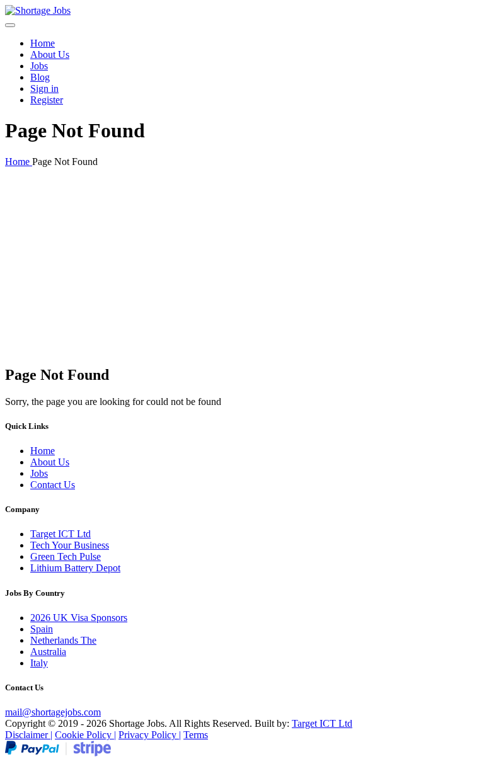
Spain (41, 629)
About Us (49, 54)
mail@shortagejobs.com (53, 712)
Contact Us (52, 484)
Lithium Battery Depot (75, 567)
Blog (40, 77)
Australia (48, 651)
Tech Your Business (69, 545)
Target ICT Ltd (60, 533)
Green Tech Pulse (65, 556)
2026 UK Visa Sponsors (78, 617)
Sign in (44, 88)
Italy (39, 663)
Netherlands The (63, 640)
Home (42, 43)
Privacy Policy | (149, 734)
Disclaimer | (28, 734)
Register (46, 99)
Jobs (39, 65)
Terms (195, 734)
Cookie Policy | (85, 734)
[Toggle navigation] (10, 25)
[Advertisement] (242, 266)
